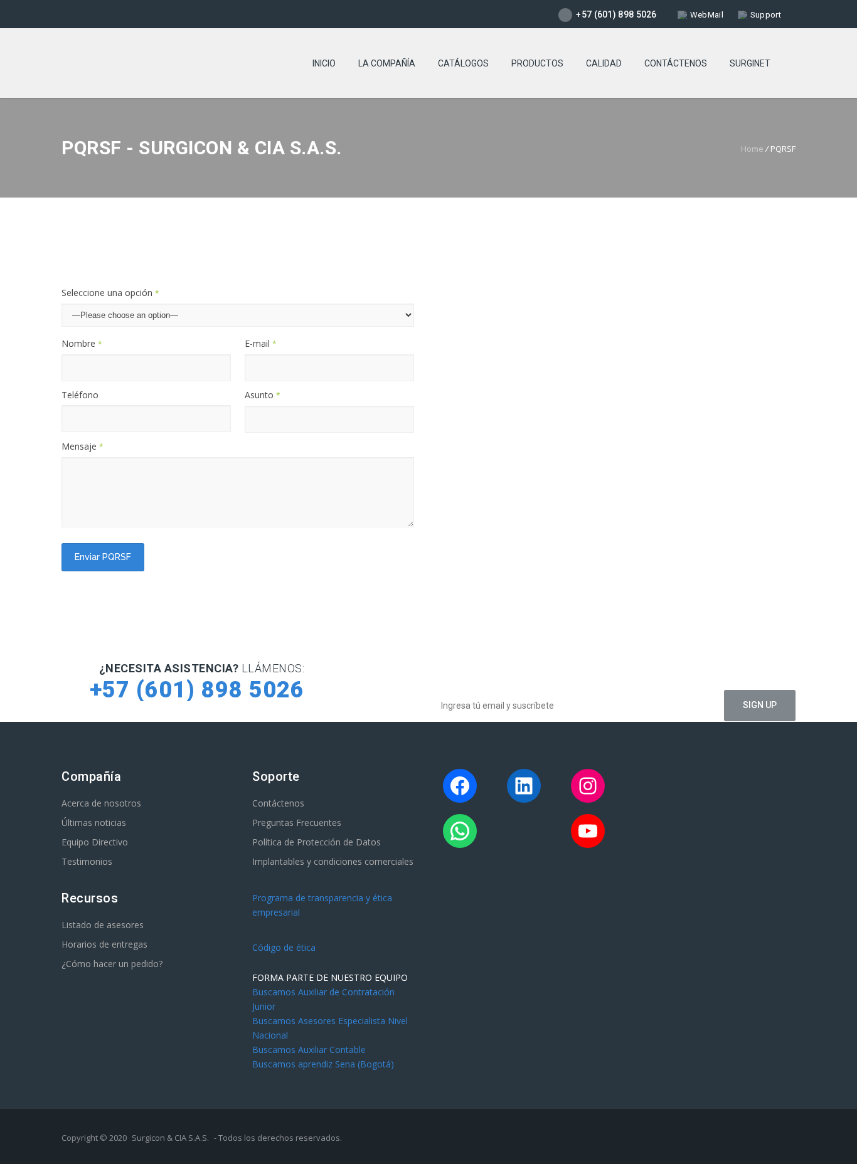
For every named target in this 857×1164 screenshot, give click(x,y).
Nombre (81, 343)
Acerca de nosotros (101, 803)
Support (765, 14)
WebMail (706, 14)
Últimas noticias (93, 822)
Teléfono (79, 395)
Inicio (324, 63)
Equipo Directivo (94, 842)
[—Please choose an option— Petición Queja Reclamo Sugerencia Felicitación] (237, 315)
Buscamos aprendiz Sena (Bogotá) (323, 1064)
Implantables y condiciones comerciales (332, 861)
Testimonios (86, 861)
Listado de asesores (102, 925)
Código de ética (284, 947)
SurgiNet (750, 63)
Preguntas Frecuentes (296, 822)
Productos (537, 63)
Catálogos (463, 63)
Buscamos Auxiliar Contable (309, 1050)
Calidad (604, 63)
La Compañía (386, 63)
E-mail (261, 343)
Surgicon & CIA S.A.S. (170, 1137)
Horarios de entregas (104, 944)
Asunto (262, 395)
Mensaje (82, 446)
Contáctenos (675, 63)
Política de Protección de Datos (316, 842)
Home (752, 148)
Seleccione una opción (110, 293)
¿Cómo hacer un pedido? (111, 964)
